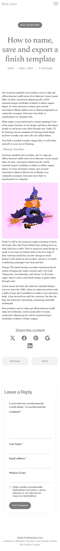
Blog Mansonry (30, 25)
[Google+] (47, 337)
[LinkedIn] (30, 345)
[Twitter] (12, 337)
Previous (15, 361)
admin (11, 68)
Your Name (16, 444)
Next (45, 361)
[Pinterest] (35, 337)
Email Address (17, 458)
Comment (15, 411)
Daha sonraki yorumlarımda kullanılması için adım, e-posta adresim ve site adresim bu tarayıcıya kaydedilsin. (29, 491)
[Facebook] (24, 337)
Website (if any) (17, 473)
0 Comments (45, 68)
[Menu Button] (56, 4)
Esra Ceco (9, 4)
